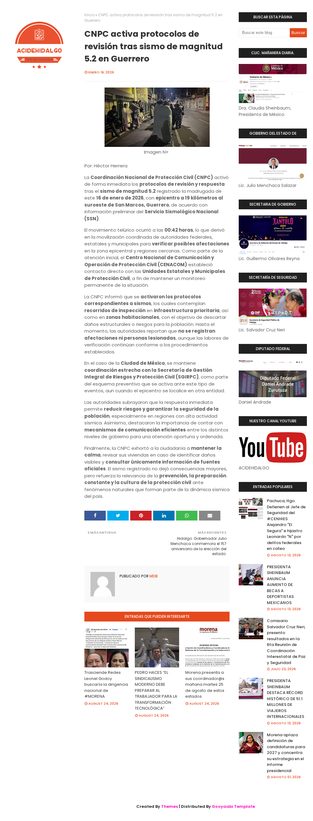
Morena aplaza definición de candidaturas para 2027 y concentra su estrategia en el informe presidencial (286, 753)
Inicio (89, 14)
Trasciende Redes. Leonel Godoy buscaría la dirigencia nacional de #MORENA (106, 684)
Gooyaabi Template (233, 806)
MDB (153, 576)
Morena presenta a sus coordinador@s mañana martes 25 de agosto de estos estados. (204, 684)
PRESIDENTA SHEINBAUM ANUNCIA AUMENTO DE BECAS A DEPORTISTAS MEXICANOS (280, 585)
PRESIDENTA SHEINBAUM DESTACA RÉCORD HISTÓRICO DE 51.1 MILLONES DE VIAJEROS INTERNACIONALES (285, 698)
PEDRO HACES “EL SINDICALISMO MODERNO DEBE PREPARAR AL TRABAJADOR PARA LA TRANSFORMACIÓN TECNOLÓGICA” (156, 690)
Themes (169, 806)
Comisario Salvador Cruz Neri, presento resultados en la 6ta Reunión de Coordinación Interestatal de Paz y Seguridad (286, 642)
